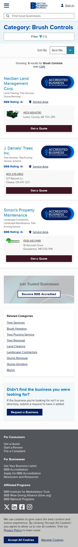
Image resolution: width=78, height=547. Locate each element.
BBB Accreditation (16, 469)
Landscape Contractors (22, 352)
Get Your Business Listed (20, 466)
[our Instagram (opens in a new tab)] (30, 509)
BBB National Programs (19, 499)
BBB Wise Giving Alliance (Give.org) (27, 495)
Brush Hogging (17, 328)
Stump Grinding (17, 364)
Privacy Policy (13, 530)
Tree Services (16, 322)
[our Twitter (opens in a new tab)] (7, 509)
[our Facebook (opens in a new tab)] (22, 509)
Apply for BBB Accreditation (22, 473)
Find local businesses (26, 16)
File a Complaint (14, 451)
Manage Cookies (52, 540)
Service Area (40, 102)
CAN (42, 67)
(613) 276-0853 (14, 174)
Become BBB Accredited (39, 294)
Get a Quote (39, 128)
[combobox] (62, 50)
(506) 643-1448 (32, 240)
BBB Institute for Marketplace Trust (27, 491)
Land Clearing (16, 346)
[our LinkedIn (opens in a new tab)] (14, 509)
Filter (42, 36)
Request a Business (24, 412)
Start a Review (13, 447)
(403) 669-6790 (32, 112)
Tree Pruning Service (20, 334)
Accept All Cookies (21, 540)
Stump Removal (17, 358)
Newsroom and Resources (21, 477)
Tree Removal (16, 340)
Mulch (11, 370)
